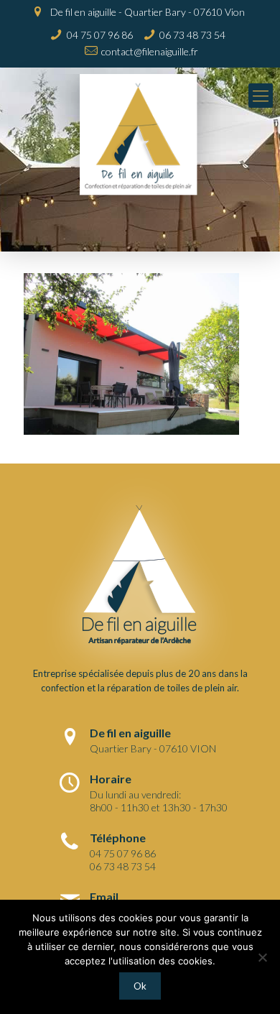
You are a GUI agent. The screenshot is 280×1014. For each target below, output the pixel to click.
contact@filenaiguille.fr (149, 51)
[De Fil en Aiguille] (140, 146)
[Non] (262, 957)
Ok (140, 986)
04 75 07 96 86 (100, 35)
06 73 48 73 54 (192, 35)
